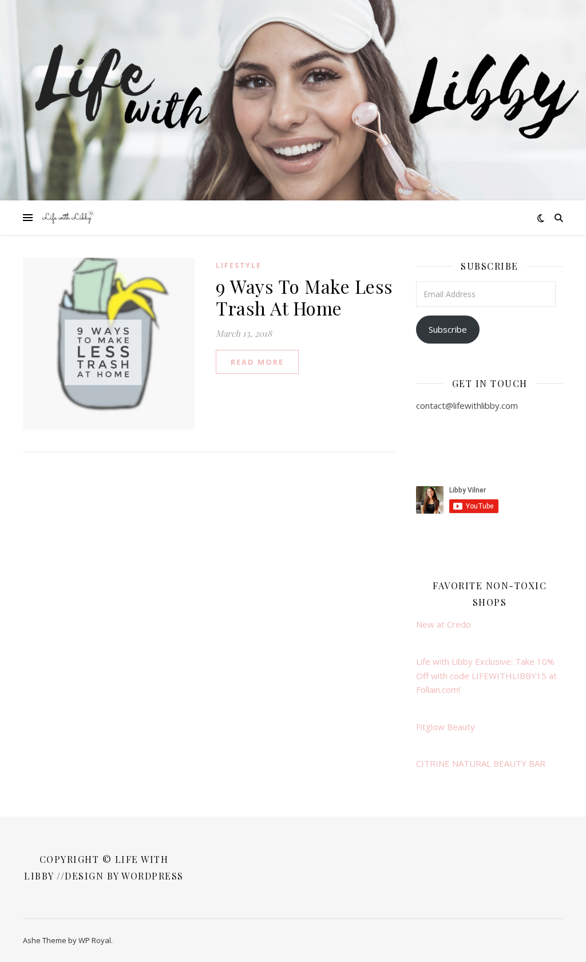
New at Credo (443, 624)
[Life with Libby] (68, 217)
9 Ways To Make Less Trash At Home (304, 297)
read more (257, 362)
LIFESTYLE (239, 265)
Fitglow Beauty (445, 726)
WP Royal (94, 940)
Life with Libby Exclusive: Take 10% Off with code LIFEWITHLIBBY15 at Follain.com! (486, 675)
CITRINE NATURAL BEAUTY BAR (480, 763)
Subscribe (448, 329)
